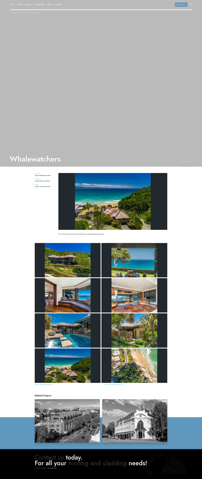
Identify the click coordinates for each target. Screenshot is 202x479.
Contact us (49, 457)
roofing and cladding (97, 463)
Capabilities (40, 5)
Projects (28, 5)
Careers (58, 5)
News (20, 5)
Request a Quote (181, 4)
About (49, 5)
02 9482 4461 (53, 468)
